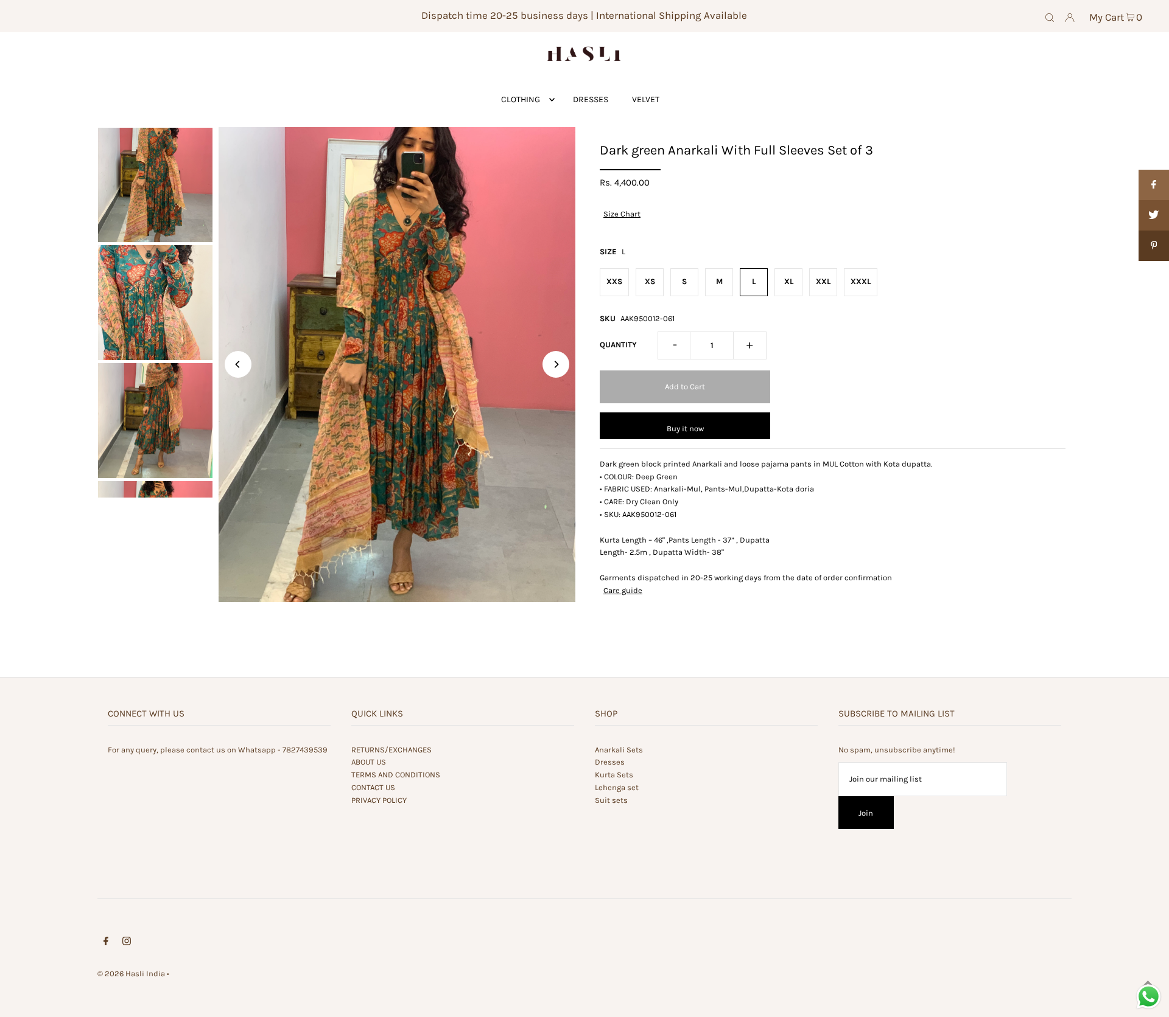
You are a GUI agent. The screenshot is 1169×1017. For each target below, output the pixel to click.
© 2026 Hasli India (131, 973)
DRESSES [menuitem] (590, 99)
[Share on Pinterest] (1154, 246)
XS (650, 281)
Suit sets (611, 800)
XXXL (861, 281)
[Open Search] (1049, 16)
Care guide (622, 590)
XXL (823, 281)
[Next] (555, 364)
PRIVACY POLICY (379, 800)
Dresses (610, 761)
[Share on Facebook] (1154, 185)
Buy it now (685, 428)
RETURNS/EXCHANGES (391, 749)
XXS (614, 281)
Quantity (618, 344)
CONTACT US (373, 787)
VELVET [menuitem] (645, 99)
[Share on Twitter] (1154, 215)
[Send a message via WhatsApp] (1148, 996)
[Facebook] (106, 943)
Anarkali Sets (619, 749)
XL (788, 281)
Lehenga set (617, 787)
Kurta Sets (614, 774)
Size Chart (622, 213)
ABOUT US (368, 761)
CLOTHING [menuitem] (520, 99)
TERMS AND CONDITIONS (395, 774)
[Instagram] (126, 943)
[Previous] (238, 364)
